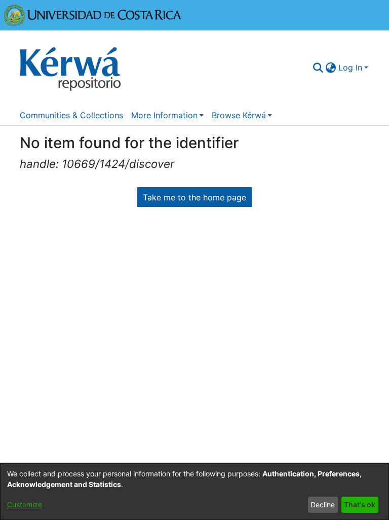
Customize (24, 504)
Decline (322, 504)
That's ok (359, 504)
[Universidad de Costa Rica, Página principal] (92, 14)
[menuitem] (331, 67)
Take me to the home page (194, 197)
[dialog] (194, 491)
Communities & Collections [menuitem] (71, 115)
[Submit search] (318, 67)
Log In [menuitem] (350, 67)
